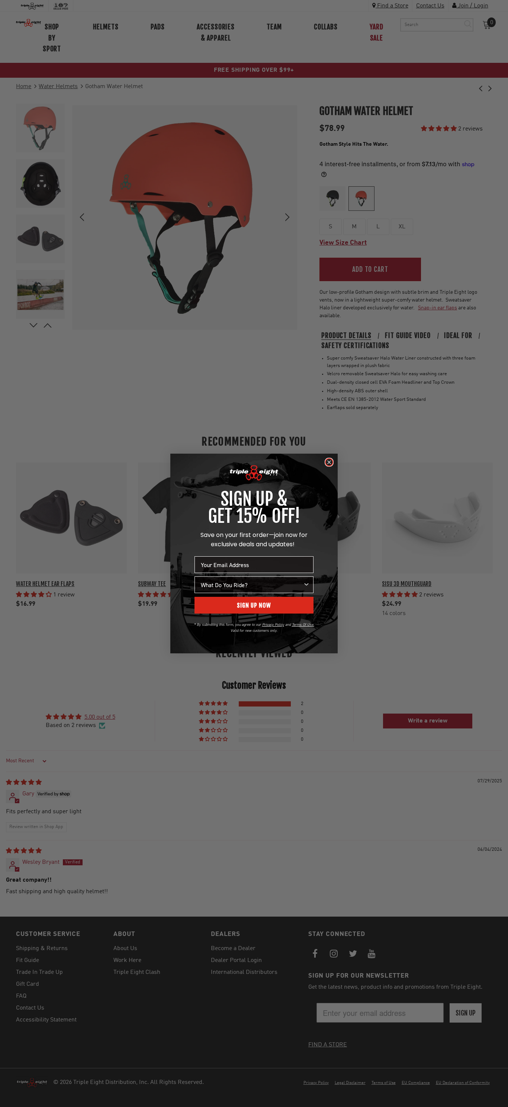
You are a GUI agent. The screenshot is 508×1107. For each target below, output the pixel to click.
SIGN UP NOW (254, 605)
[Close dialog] (329, 462)
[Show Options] (306, 585)
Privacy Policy (273, 624)
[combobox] (252, 585)
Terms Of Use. (303, 624)
